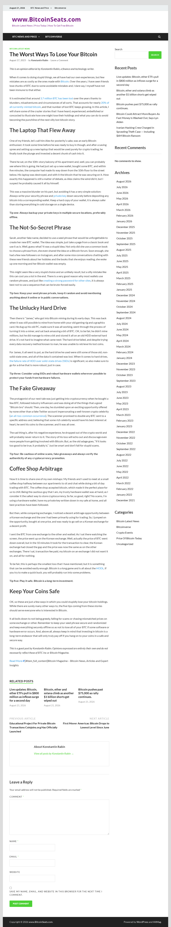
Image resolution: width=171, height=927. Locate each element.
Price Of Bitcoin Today (129, 538)
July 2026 (122, 187)
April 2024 (122, 340)
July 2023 (122, 392)
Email (14, 856)
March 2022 (123, 483)
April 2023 (122, 409)
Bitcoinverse (60, 8)
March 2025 (123, 278)
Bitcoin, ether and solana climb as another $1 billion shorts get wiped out (59, 695)
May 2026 (122, 198)
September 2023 (125, 380)
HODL (100, 568)
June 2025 (122, 261)
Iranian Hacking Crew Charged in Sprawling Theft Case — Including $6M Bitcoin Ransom (135, 131)
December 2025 (125, 226)
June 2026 (122, 192)
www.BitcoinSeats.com (46, 19)
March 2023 (123, 414)
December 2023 (125, 363)
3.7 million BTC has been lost (56, 98)
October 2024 (124, 306)
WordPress (142, 921)
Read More (16, 660)
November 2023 (125, 369)
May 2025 (122, 266)
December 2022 (125, 431)
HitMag (157, 921)
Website (15, 872)
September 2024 (125, 312)
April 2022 (122, 477)
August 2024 (123, 318)
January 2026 (124, 221)
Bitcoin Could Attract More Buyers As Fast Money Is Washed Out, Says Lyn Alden (138, 117)
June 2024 (122, 329)
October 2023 (124, 374)
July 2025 (122, 255)
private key (60, 195)
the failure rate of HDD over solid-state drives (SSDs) (40, 360)
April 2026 (122, 204)
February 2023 (124, 420)
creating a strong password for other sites (67, 280)
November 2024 (125, 300)
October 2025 (124, 238)
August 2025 (123, 249)
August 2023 (123, 386)
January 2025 (124, 289)
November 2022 (125, 437)
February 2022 (124, 488)
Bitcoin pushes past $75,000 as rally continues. (90, 693)
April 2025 (122, 272)
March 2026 (123, 209)
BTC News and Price (40, 8)
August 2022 (123, 454)
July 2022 (122, 460)
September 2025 (125, 244)
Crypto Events (124, 532)
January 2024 (124, 357)
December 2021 (125, 500)
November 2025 (125, 232)
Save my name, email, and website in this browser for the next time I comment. (56, 893)
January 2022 (124, 494)
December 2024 (125, 295)
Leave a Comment (59, 60)
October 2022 (124, 443)
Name (14, 841)
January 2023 (124, 426)
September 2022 (125, 449)
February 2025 (124, 283)
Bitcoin (65, 81)
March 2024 (123, 346)
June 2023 (122, 397)
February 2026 (124, 215)
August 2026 (123, 181)
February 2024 (124, 352)
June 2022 (122, 466)
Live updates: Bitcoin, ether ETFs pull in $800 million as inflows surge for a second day (24, 695)
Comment (17, 796)
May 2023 (122, 403)
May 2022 (122, 471)
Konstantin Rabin (39, 60)
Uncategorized (124, 543)
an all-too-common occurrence (28, 415)
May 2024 (122, 335)
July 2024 (122, 323)
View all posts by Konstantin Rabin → (54, 753)
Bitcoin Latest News (20, 49)
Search (118, 49)
